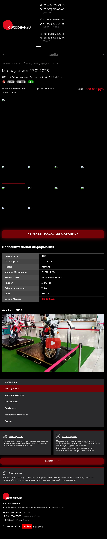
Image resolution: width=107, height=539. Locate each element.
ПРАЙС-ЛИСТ (52, 461)
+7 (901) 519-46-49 (12, 512)
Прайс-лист (10, 408)
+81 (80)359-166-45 (12, 520)
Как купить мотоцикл (16, 414)
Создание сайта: (12, 526)
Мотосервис (11, 401)
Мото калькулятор (14, 395)
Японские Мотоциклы (12, 63)
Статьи (8, 421)
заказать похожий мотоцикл (53, 234)
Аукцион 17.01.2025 (49, 63)
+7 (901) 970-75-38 (12, 516)
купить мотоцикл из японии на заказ (47, 507)
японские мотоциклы (20, 507)
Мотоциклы (10, 382)
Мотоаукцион (11, 388)
